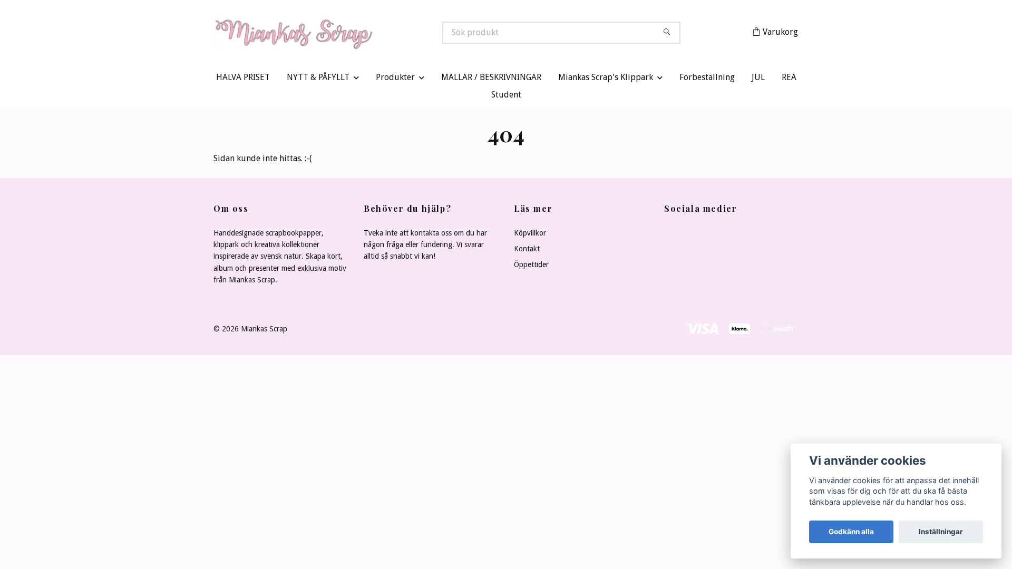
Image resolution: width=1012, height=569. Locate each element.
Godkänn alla (851, 531)
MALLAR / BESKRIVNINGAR (491, 80)
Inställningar (941, 531)
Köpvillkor (530, 235)
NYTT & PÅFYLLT (318, 80)
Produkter (395, 80)
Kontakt (527, 251)
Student (506, 97)
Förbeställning (707, 80)
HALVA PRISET (243, 80)
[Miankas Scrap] (360, 33)
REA (789, 80)
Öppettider (531, 267)
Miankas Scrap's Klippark (605, 80)
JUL (758, 80)
